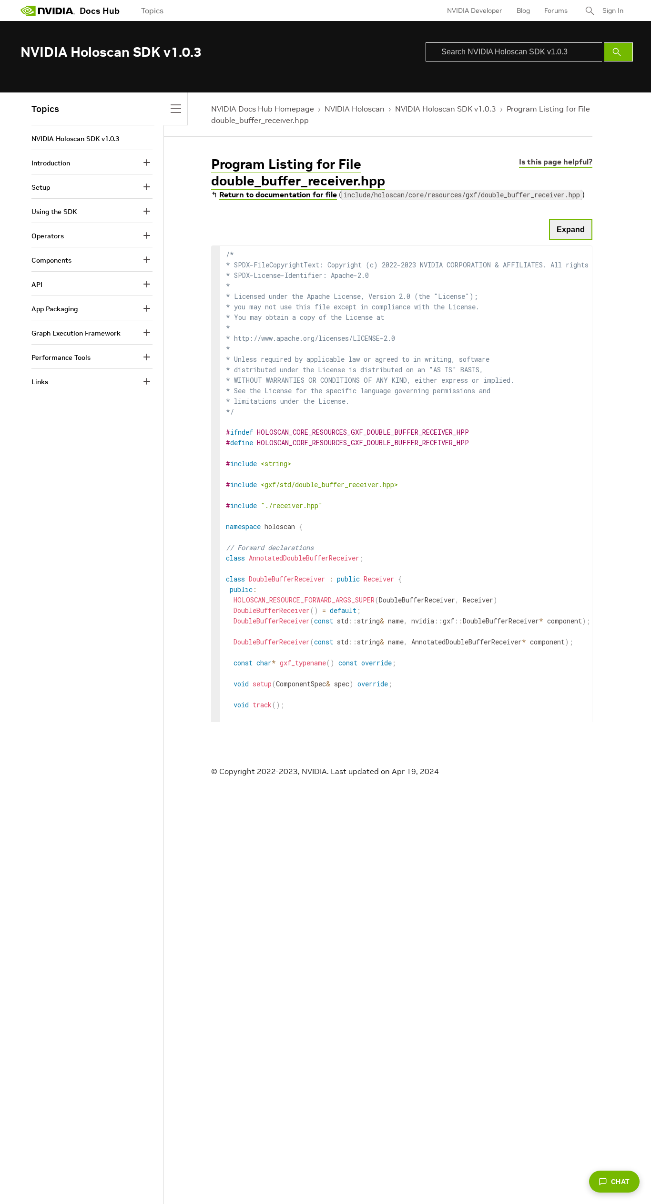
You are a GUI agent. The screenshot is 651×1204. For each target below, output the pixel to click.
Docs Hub (100, 10)
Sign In (612, 10)
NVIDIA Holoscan (355, 108)
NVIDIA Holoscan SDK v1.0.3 (445, 108)
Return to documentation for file (278, 194)
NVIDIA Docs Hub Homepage (262, 108)
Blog (523, 10)
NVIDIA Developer (474, 10)
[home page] (47, 10)
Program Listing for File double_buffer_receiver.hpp (298, 172)
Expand (571, 229)
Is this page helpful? (555, 161)
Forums (556, 10)
